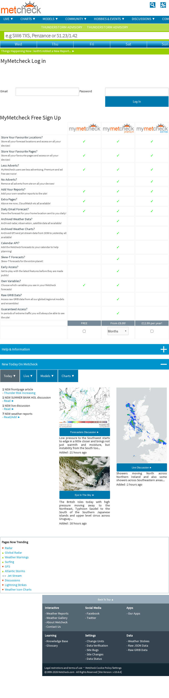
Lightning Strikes (16, 585)
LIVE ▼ (8, 19)
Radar (9, 548)
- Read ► (8, 401)
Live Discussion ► (142, 467)
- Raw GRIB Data (137, 650)
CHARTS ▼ (28, 19)
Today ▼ (10, 376)
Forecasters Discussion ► (84, 432)
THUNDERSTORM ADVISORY (62, 27)
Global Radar (13, 553)
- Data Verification (96, 645)
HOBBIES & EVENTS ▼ (109, 19)
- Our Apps (133, 613)
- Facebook (92, 613)
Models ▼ (47, 376)
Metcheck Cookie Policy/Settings (103, 667)
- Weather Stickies (138, 641)
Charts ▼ (68, 376)
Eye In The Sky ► (84, 495)
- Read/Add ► (11, 417)
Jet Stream (14, 576)
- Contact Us (53, 627)
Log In (137, 101)
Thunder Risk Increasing (19, 393)
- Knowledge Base (56, 641)
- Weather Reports (56, 613)
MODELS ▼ (50, 19)
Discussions (12, 580)
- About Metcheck (56, 622)
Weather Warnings (17, 557)
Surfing (9, 562)
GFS (7, 566)
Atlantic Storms (15, 571)
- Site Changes (94, 654)
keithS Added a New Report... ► (54, 51)
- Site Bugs (92, 650)
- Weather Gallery (56, 618)
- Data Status (93, 659)
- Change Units (94, 641)
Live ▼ (28, 376)
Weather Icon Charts (18, 589)
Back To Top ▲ (106, 599)
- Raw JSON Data (137, 645)
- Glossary (51, 645)
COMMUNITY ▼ (76, 19)
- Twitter (90, 618)
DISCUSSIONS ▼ (143, 19)
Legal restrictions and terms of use (63, 667)
